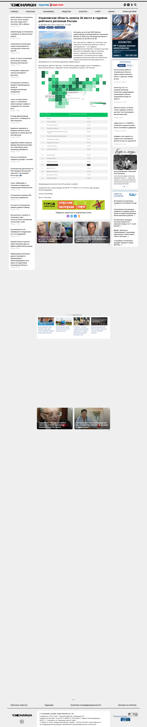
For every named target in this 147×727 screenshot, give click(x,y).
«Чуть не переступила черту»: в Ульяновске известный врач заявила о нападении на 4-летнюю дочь (21, 103)
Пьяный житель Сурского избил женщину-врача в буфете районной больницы (21, 244)
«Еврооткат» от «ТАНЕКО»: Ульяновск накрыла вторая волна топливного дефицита (125, 125)
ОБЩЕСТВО (66, 11)
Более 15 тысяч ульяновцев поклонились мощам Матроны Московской (21, 60)
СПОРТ (98, 11)
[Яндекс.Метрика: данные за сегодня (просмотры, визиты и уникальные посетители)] (120, 716)
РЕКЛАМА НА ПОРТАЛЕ (127, 705)
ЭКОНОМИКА (48, 11)
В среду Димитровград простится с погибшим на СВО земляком (20, 118)
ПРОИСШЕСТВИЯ (129, 11)
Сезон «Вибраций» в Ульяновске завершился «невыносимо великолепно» (22, 185)
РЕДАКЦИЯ (49, 705)
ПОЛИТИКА (30, 11)
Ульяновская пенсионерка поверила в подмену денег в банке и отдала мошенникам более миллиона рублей (125, 212)
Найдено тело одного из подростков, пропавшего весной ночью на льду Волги (125, 138)
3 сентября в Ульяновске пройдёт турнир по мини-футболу (124, 243)
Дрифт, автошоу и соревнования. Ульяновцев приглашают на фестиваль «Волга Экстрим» (124, 233)
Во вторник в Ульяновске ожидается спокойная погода (125, 202)
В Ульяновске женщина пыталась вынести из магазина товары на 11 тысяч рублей (125, 223)
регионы (50, 27)
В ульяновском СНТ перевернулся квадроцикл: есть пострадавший (21, 231)
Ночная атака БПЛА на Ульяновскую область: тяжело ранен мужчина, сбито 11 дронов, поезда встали (123, 74)
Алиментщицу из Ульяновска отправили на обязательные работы (22, 34)
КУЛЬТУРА (83, 11)
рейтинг (42, 27)
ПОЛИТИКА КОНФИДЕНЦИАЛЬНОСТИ (85, 705)
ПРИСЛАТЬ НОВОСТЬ (19, 705)
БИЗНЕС (111, 11)
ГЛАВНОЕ (14, 11)
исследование (59, 27)
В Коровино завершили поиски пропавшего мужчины (20, 72)
